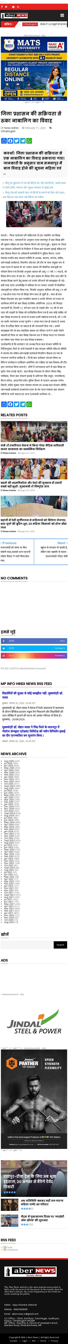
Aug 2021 (9, 897)
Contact (13, 1341)
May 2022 (9, 876)
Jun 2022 (8, 874)
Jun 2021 (8, 901)
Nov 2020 (9, 917)
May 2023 (9, 849)
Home (43, 1341)
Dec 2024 (9, 806)
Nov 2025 (9, 781)
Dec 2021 (9, 888)
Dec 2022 (9, 860)
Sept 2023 (9, 840)
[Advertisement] (34, 975)
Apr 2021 (9, 906)
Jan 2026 (8, 776)
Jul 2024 (8, 817)
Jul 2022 (8, 872)
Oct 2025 (8, 783)
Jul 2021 (8, 899)
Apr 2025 (9, 797)
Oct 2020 (8, 919)
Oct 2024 (8, 810)
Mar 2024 (9, 826)
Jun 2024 (8, 820)
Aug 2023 (9, 842)
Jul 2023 (8, 845)
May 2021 (9, 903)
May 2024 (9, 822)
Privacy (54, 1341)
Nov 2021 (9, 890)
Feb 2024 (9, 829)
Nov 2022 (9, 863)
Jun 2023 (8, 847)
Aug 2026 (9, 761)
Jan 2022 (8, 885)
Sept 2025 (9, 786)
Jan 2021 (8, 913)
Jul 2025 (8, 790)
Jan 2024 (8, 831)
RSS (34, 1341)
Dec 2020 (9, 915)
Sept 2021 (9, 894)
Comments (12, 1249)
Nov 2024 (9, 808)
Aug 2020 (9, 922)
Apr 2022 (9, 879)
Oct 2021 (8, 892)
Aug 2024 (9, 815)
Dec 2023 (9, 833)
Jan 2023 (8, 858)
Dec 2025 (9, 779)
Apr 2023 (9, 851)
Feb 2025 (9, 801)
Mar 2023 (9, 854)
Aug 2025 (9, 788)
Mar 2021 (9, 908)
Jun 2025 (8, 792)
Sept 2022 (9, 867)
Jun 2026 (8, 765)
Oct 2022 (8, 865)
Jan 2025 (8, 804)
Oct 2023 (8, 838)
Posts (9, 1247)
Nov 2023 (9, 835)
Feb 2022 (9, 883)
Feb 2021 (9, 910)
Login (24, 1341)
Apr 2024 (9, 824)
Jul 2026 (8, 763)
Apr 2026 (9, 770)
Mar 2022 (9, 881)
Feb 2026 (9, 774)
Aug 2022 (9, 869)
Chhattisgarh (8, 131)
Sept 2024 (9, 813)
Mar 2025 (9, 799)
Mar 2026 (9, 772)
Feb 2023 (9, 856)
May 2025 (9, 795)
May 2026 (9, 767)
